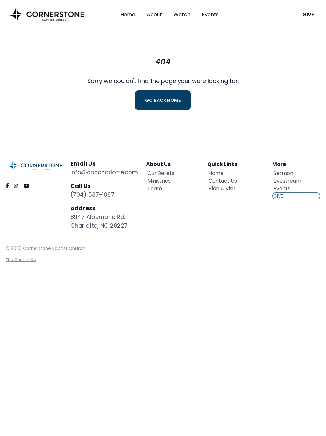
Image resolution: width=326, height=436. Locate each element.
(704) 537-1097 (92, 195)
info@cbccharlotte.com (104, 172)
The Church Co (21, 259)
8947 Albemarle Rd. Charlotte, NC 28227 (99, 221)
